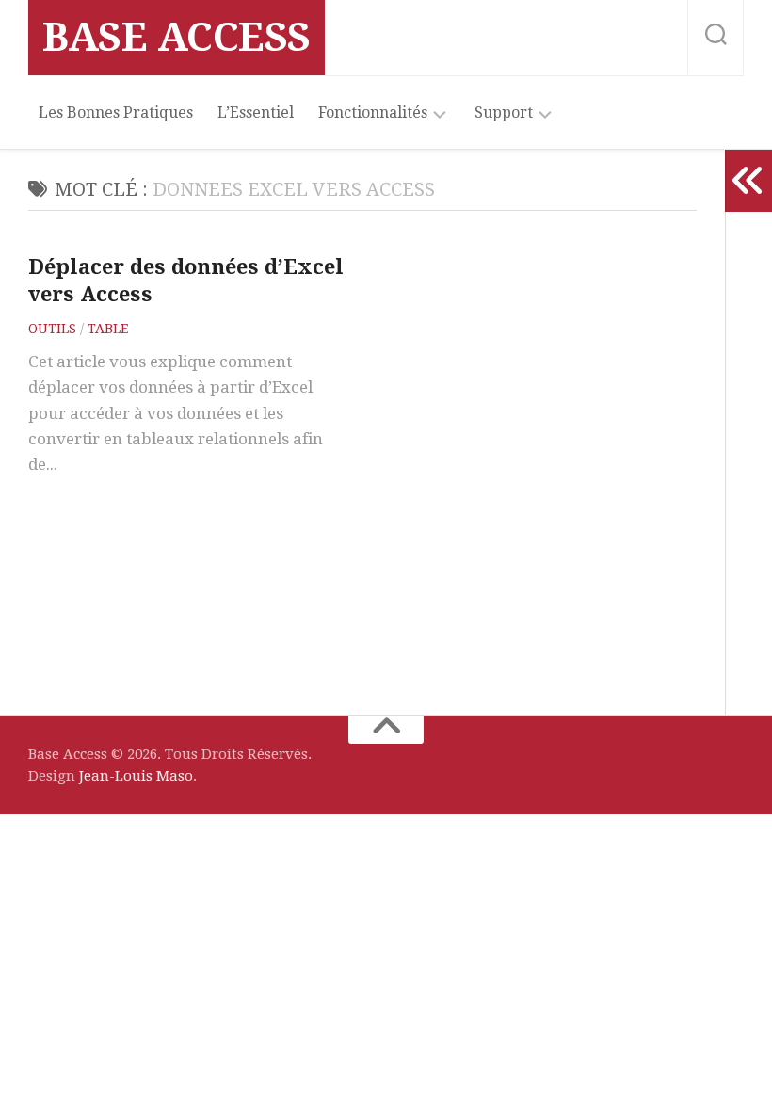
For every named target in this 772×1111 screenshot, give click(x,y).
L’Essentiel (255, 112)
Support (503, 112)
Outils (52, 328)
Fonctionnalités (372, 112)
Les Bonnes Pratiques (116, 112)
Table (108, 328)
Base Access (176, 37)
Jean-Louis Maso (136, 775)
